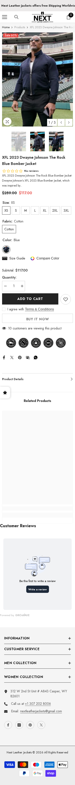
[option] (37, 79)
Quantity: (9, 277)
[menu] (4, 17)
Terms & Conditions (39, 309)
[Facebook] (4, 357)
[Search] (16, 17)
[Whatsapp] (36, 357)
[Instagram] (19, 725)
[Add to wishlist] (65, 299)
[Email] (28, 357)
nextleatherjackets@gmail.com (41, 711)
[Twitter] (12, 357)
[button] (61, 122)
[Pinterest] (20, 357)
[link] (37, 508)
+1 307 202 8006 (38, 703)
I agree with (15, 309)
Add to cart (30, 298)
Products (19, 27)
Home (6, 27)
